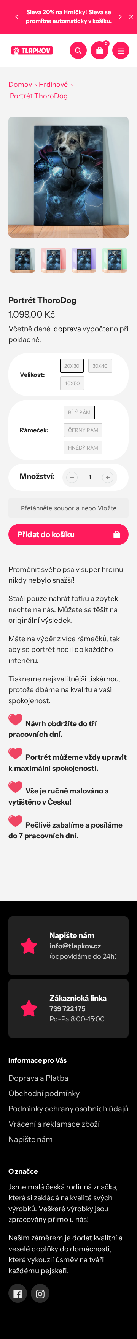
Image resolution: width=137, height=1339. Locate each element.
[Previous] (17, 17)
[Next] (120, 17)
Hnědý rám (83, 448)
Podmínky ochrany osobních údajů (68, 1108)
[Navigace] (120, 50)
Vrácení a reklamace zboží (54, 1124)
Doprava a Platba (38, 1078)
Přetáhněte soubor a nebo (68, 508)
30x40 (100, 366)
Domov (20, 84)
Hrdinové (53, 84)
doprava (67, 328)
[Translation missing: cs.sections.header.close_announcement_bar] (131, 17)
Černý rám (83, 430)
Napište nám (30, 1139)
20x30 (72, 366)
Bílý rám (79, 412)
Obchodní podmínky (44, 1093)
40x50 (72, 383)
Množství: (37, 476)
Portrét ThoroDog (39, 96)
